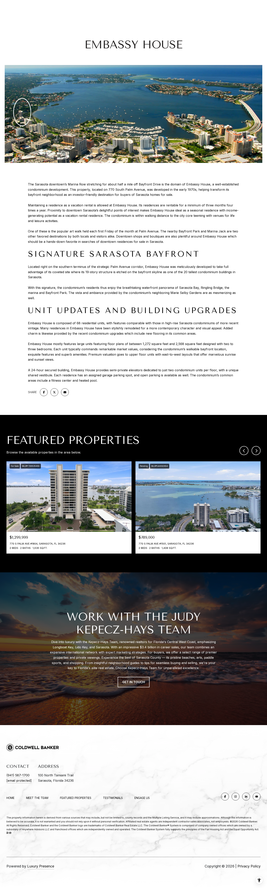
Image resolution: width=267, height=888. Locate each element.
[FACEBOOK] (225, 796)
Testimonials (113, 797)
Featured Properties (75, 797)
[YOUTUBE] (257, 796)
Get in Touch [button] (133, 682)
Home (10, 797)
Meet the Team (37, 797)
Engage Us (142, 797)
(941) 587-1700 (18, 775)
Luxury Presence (40, 866)
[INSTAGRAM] (235, 796)
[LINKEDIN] (246, 796)
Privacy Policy (249, 866)
